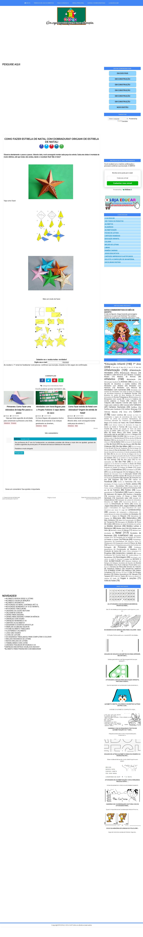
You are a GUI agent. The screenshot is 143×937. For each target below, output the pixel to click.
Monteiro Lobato (116, 530)
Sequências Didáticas (133, 569)
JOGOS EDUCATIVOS (112, 253)
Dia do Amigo (134, 448)
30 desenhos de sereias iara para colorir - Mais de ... (122, 630)
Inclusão (135, 498)
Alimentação (131, 379)
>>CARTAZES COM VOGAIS (14, 619)
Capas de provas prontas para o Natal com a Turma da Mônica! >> (91, 498)
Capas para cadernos (111, 405)
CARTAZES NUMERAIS (112, 236)
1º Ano (137, 363)
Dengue (135, 434)
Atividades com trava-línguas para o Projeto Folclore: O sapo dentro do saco (50, 409)
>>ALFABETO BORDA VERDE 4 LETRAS (18, 599)
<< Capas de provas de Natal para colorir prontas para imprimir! (11, 498)
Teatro (123, 576)
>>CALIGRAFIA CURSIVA (13, 613)
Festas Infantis (133, 486)
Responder (19, 453)
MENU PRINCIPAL (78, 3)
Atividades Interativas (114, 393)
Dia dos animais (110, 460)
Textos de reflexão (133, 576)
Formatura (119, 492)
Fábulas (135, 479)
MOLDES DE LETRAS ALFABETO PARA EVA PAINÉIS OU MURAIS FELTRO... (122, 754)
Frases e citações (134, 492)
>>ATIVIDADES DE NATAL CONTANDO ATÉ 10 (21, 605)
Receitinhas (108, 557)
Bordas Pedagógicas (121, 397)
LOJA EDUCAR (114, 3)
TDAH (116, 576)
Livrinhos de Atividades (130, 514)
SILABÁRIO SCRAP (114, 570)
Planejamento (108, 543)
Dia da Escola (118, 440)
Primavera (13, 423)
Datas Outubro (132, 432)
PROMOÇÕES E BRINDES (124, 553)
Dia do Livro (117, 454)
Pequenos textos (133, 541)
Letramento (112, 512)
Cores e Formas (118, 427)
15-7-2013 (48, 415)
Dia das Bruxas (126, 444)
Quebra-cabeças (133, 555)
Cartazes (137, 405)
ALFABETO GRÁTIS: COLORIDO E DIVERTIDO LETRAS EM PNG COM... (122, 704)
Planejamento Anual (121, 543)
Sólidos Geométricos (121, 574)
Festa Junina (131, 484)
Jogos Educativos (111, 506)
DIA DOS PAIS (122, 73)
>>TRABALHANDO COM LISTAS (16, 643)
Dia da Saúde (137, 442)
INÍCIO (28, 3)
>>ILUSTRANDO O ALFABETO (15, 631)
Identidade (107, 498)
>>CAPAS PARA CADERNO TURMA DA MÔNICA (21, 617)
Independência (109, 500)
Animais (124, 382)
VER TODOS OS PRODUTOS (114, 221)
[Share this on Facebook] (42, 380)
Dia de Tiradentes (121, 448)
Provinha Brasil (120, 555)
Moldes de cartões (135, 524)
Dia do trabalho (133, 458)
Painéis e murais (112, 539)
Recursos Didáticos (132, 561)
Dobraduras (54, 386)
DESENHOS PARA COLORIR (113, 436)
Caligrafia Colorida (121, 403)
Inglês (116, 502)
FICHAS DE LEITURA (112, 233)
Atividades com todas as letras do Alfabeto (126, 391)
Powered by (117, 189)
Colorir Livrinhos (117, 415)
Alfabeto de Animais (126, 377)
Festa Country (118, 484)
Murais (126, 530)
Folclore (45, 425)
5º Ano (136, 367)
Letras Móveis (108, 514)
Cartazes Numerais (117, 407)
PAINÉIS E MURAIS (111, 250)
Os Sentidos (129, 537)
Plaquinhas (110, 545)
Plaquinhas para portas (123, 545)
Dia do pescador (118, 456)
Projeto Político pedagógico (130, 551)
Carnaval (126, 405)
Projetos (107, 553)
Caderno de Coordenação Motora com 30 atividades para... (122, 804)
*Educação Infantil (114, 363)
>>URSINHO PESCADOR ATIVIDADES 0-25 (20, 645)
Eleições (129, 476)
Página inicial (52, 497)
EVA (125, 479)
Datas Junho (129, 430)
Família (120, 482)
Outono (138, 537)
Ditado (130, 467)
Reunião (130, 563)
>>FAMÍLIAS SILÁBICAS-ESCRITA (16, 627)
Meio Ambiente (109, 520)
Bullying (127, 399)
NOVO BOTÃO (122, 107)
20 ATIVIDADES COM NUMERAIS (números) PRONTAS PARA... (122, 604)
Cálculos (134, 401)
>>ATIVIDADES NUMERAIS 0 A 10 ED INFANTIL (21, 607)
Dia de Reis (109, 448)
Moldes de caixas (120, 524)
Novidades (134, 533)
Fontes (128, 490)
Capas (135, 403)
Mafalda (106, 516)
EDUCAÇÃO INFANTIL (112, 239)
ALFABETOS (109, 224)
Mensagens (121, 522)
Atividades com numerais (115, 390)
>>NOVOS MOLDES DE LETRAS (16, 641)
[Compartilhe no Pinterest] (51, 146)
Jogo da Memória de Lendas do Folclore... (122, 828)
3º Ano (121, 367)
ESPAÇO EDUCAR (66, 925)
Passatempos (119, 541)
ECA (109, 472)
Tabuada (135, 574)
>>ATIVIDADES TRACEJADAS (15, 609)
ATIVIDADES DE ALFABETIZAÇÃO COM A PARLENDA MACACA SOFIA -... (122, 780)
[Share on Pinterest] (54, 380)
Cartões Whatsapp (131, 409)
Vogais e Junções (128, 578)
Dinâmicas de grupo (114, 465)
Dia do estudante (131, 452)
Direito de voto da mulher (131, 465)
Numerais (108, 535)
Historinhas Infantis (114, 496)
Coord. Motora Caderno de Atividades (120, 425)
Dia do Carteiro (134, 450)
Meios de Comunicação (126, 520)
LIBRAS (107, 248)
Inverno (136, 504)
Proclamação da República (127, 549)
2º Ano (113, 367)
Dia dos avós (126, 460)
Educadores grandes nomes (114, 476)
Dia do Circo (108, 452)
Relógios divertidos (119, 563)
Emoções (138, 476)
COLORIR (108, 242)
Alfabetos (109, 379)
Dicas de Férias (135, 464)
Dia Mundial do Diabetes (120, 464)
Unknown (7, 415)
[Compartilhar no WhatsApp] (61, 146)
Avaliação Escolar (130, 393)
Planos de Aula (135, 543)
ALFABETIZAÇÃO (111, 230)
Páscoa (125, 539)
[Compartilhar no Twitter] (46, 146)
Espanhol (116, 478)
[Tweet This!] (48, 380)
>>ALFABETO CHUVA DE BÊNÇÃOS (17, 601)
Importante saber (122, 498)
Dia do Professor (131, 456)
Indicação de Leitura (124, 500)
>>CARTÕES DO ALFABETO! (14, 623)
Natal (61, 386)
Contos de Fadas (119, 423)
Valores (106, 578)
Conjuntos (125, 420)
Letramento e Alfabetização (129, 512)
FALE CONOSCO (63, 3)
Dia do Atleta (108, 450)
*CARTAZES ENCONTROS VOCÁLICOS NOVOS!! (22, 647)
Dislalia (115, 467)
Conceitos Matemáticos (130, 419)
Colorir (137, 411)
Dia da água (131, 436)
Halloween (110, 494)
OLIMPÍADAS (123, 535)
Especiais (126, 478)
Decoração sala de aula (112, 434)
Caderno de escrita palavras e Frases (122, 400)
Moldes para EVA (122, 528)
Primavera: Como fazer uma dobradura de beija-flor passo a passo (18, 409)
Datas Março (117, 432)
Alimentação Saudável (111, 382)
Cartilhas (134, 407)
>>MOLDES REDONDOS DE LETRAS (17, 639)
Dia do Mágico (129, 454)
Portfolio (136, 545)
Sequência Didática (114, 569)
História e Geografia (134, 494)
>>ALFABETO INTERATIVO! (14, 603)
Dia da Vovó (111, 444)
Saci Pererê (129, 565)
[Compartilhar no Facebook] (41, 146)
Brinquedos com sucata (112, 399)
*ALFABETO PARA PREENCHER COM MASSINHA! (22, 649)
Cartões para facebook (112, 409)
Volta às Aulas (110, 580)
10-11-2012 (80, 415)
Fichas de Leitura (121, 488)
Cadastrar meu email (122, 183)
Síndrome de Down (121, 572)
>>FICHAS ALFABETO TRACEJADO (17, 629)
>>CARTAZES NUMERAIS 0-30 (15, 621)
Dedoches (127, 434)
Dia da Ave (130, 438)
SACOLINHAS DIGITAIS (113, 262)
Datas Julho (116, 431)
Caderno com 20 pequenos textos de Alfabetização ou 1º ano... (122, 729)
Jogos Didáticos (130, 506)
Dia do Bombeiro (121, 450)
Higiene (119, 494)
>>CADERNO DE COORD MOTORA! (17, 611)
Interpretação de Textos (120, 504)
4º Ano (129, 367)
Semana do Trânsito (134, 567)
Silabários (128, 570)
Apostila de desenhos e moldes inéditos (120, 384)
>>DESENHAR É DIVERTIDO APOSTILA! (18, 625)
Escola (109, 477)
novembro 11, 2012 (25, 439)
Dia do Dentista (118, 452)
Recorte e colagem (123, 559)
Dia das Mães (121, 446)
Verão (114, 578)
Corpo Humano (133, 427)
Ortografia (119, 537)
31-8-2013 (16, 415)
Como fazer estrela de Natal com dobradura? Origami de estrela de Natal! (82, 409)
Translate (124, 121)
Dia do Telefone (121, 458)
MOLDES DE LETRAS (112, 245)
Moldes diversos (114, 526)
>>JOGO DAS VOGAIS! (12, 633)
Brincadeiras (135, 397)
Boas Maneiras (126, 395)
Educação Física (117, 474)
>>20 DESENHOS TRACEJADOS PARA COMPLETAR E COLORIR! (28, 637)
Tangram (107, 576)
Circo (125, 412)
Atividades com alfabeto (113, 386)
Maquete (123, 516)
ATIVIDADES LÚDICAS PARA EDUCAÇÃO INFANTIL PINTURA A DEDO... (122, 680)
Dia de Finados (136, 446)
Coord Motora (135, 422)
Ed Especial (118, 472)
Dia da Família (130, 440)
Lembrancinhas (134, 510)
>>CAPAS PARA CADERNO (14, 615)
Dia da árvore (119, 438)
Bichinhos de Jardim (111, 395)
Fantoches (129, 482)
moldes (109, 524)
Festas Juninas (108, 488)
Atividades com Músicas (127, 388)
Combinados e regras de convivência (116, 417)
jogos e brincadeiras (111, 508)
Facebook (108, 481)
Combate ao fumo (132, 415)
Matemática (132, 518)
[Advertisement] (67, 45)
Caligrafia (107, 403)
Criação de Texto (127, 429)
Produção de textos (111, 551)
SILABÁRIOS (109, 227)
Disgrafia (107, 467)
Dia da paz (127, 442)
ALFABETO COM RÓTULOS (113, 375)
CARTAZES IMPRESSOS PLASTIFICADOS (119, 256)
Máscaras (117, 518)
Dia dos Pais (120, 462)
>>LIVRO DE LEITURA (12, 635)
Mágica (114, 516)
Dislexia (122, 467)
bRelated (95, 428)
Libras (118, 514)
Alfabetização (112, 370)
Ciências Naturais (111, 412)
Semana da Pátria (116, 567)
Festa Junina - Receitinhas (114, 486)
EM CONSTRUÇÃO (122, 79)
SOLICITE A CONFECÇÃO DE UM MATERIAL (119, 259)
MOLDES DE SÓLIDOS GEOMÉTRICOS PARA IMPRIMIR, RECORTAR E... (122, 654)
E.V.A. (139, 469)
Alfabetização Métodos (128, 373)
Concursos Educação (111, 420)
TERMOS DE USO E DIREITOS (44, 3)
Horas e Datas (131, 496)
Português (107, 547)
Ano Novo (135, 382)
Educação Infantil (131, 474)
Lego (123, 510)
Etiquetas (115, 479)
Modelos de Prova (134, 522)
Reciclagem (121, 557)
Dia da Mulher (116, 442)
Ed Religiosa (130, 472)
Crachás (115, 429)
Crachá (106, 429)
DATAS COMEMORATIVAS (96, 3)
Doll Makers (130, 469)
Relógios (107, 563)
